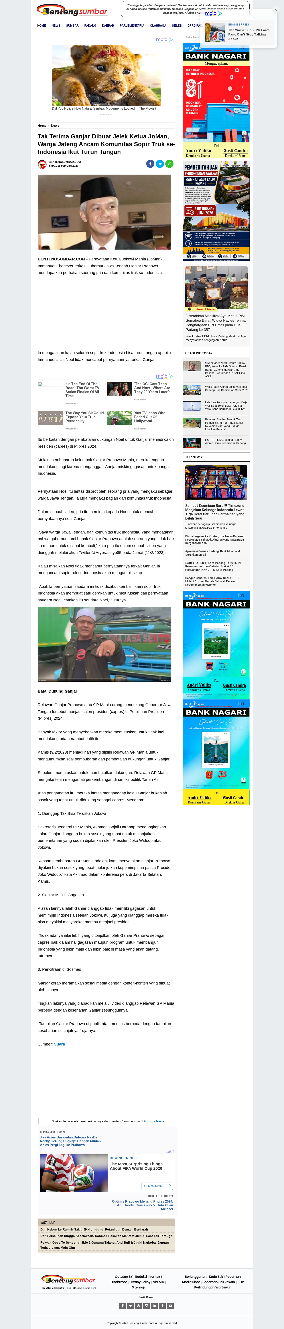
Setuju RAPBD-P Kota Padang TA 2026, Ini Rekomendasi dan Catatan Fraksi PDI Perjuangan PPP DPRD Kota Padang (213, 566)
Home (41, 25)
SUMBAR (72, 25)
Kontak (155, 1276)
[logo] (68, 1283)
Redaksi (141, 1276)
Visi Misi (158, 1282)
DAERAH (108, 25)
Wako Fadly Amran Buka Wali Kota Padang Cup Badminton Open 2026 (226, 388)
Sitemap (138, 1287)
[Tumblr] (162, 1306)
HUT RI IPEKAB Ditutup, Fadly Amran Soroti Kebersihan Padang (225, 441)
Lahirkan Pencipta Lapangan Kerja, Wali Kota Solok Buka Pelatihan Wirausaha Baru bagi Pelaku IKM (226, 406)
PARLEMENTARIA (132, 25)
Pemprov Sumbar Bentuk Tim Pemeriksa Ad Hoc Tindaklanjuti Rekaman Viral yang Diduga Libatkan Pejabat (224, 424)
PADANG (90, 25)
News (56, 25)
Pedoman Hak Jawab (219, 1282)
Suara (59, 1044)
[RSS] (170, 1306)
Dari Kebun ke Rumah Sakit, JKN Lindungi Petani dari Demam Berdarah (94, 1229)
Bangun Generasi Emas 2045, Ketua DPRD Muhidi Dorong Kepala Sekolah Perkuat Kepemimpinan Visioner (212, 581)
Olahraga (158, 25)
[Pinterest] (138, 1306)
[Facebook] (122, 1306)
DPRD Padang (197, 25)
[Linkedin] (154, 1306)
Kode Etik (216, 1276)
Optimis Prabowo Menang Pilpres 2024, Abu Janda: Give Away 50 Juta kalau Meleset (142, 1205)
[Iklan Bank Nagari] (216, 697)
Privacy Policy (140, 1282)
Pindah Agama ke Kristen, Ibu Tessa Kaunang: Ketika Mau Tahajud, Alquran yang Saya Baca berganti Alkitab (215, 540)
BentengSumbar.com (141, 1323)
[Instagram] (146, 1306)
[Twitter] (130, 1306)
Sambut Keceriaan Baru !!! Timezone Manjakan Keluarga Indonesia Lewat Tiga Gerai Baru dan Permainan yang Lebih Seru (215, 512)
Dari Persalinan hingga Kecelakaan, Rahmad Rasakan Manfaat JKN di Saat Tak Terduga (106, 1236)
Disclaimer (119, 1282)
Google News (154, 1121)
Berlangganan (196, 1276)
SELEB (177, 25)
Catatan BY (124, 1276)
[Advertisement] (106, 309)
